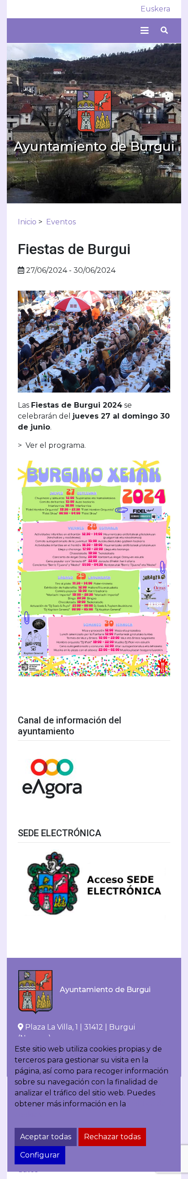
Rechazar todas (112, 1136)
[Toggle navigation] (145, 30)
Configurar (40, 1155)
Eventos (61, 222)
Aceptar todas (45, 1136)
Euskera (155, 9)
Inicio (27, 222)
